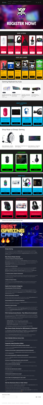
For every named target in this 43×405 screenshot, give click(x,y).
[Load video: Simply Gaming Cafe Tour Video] (21, 234)
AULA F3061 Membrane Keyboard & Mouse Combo (35, 95)
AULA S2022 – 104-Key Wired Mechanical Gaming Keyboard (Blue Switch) (26, 95)
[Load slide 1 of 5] (18, 30)
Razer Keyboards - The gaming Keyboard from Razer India (34, 146)
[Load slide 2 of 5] (19, 30)
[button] (10, 1)
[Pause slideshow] (27, 30)
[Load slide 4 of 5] (21, 30)
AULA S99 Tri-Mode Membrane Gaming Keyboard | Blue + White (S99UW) (6, 95)
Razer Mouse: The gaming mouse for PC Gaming (21, 146)
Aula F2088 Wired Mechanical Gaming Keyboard (16, 95)
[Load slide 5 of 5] (23, 30)
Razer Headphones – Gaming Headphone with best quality (7, 146)
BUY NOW (3, 52)
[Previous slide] (16, 30)
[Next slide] (25, 30)
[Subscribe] (16, 397)
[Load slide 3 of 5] (20, 30)
